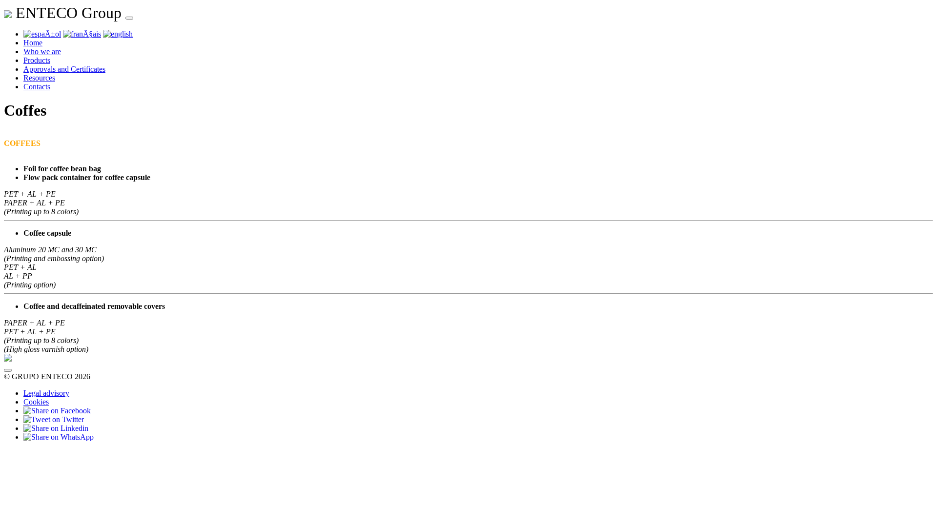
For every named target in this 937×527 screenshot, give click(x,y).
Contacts (36, 86)
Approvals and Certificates (64, 69)
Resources (39, 78)
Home (32, 43)
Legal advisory (46, 393)
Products (36, 60)
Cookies (36, 402)
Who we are (42, 51)
